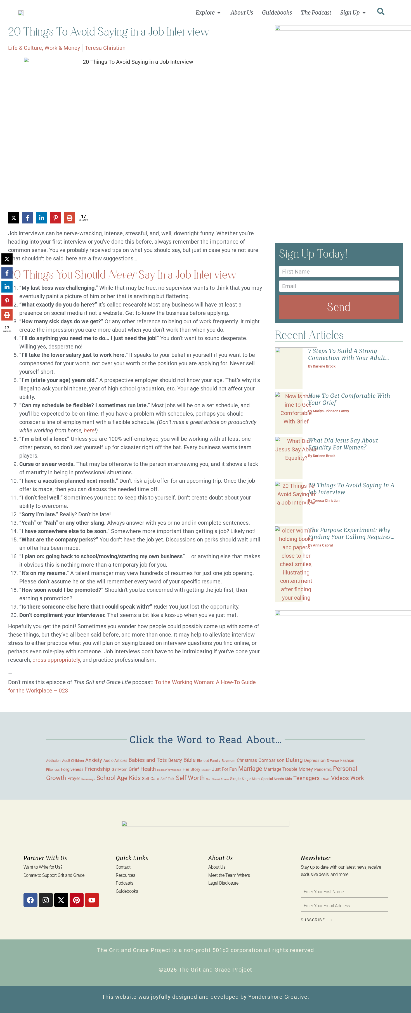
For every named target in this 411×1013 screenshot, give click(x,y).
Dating (294, 760)
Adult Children (73, 760)
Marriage (250, 768)
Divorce (333, 760)
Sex (208, 779)
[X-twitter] (61, 900)
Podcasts (124, 883)
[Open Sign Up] (364, 12)
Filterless (53, 770)
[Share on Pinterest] (55, 217)
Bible (189, 760)
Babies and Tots (148, 760)
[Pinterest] (77, 900)
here (89, 430)
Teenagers (306, 778)
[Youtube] (92, 900)
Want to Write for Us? (42, 867)
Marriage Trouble (280, 769)
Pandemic (323, 769)
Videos (340, 777)
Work (357, 778)
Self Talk (167, 779)
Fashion (347, 760)
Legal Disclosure (223, 883)
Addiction (53, 761)
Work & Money (62, 47)
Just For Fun (224, 769)
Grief (134, 769)
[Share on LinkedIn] (41, 217)
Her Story (191, 769)
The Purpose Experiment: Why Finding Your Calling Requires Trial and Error (349, 536)
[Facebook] (30, 900)
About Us (216, 867)
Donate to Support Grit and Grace (53, 875)
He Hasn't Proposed (169, 769)
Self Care (150, 778)
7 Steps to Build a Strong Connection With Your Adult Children (346, 357)
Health (148, 769)
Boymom (228, 761)
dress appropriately (55, 659)
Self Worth (190, 777)
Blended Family (208, 761)
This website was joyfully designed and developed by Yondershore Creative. (205, 996)
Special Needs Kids (276, 779)
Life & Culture (25, 47)
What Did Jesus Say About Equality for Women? (343, 444)
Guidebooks (127, 891)
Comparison (271, 760)
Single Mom (251, 779)
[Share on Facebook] (27, 217)
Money (306, 769)
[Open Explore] (219, 12)
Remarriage (88, 779)
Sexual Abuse (220, 779)
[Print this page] (69, 217)
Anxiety (93, 760)
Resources (125, 875)
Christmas (247, 760)
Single (235, 778)
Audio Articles (115, 760)
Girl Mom (119, 769)
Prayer (73, 778)
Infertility (206, 770)
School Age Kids (118, 777)
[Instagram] (46, 900)
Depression (314, 760)
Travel (325, 779)
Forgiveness (72, 769)
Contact (123, 867)
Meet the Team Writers (229, 875)
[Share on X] (13, 217)
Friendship (97, 769)
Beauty (175, 760)
